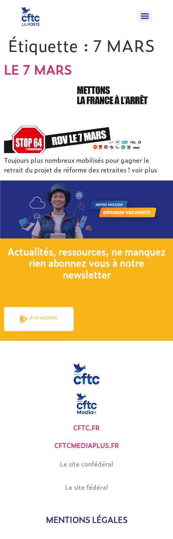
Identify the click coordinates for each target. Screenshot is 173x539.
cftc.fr (86, 427)
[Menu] (145, 16)
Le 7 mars (38, 69)
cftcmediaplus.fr (86, 445)
